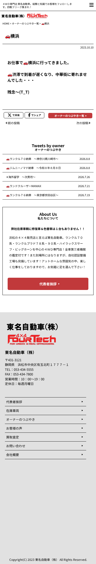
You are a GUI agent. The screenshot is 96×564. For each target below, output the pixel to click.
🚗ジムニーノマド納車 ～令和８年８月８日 (33, 168)
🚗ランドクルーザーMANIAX (23, 186)
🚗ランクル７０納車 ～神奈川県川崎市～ (32, 159)
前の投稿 (14, 123)
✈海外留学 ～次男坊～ (20, 177)
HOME (5, 23)
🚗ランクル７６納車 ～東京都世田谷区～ (32, 195)
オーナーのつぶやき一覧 (25, 23)
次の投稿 (82, 123)
